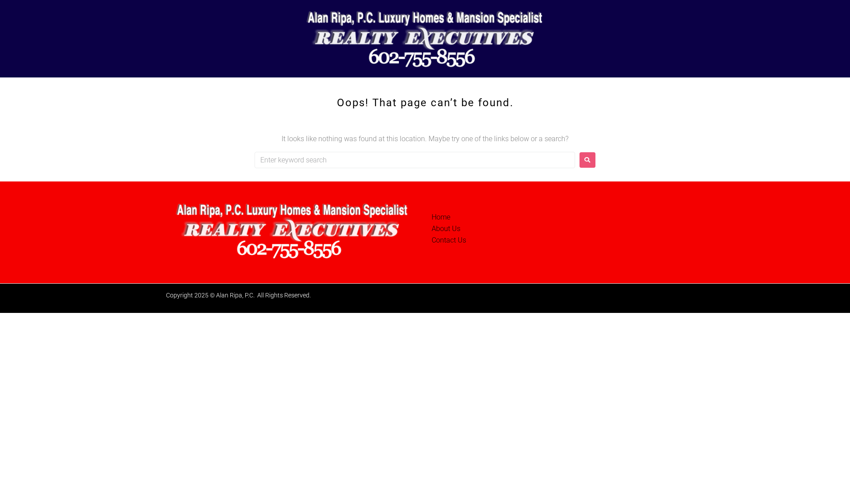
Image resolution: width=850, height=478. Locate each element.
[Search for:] (415, 160)
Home (441, 217)
